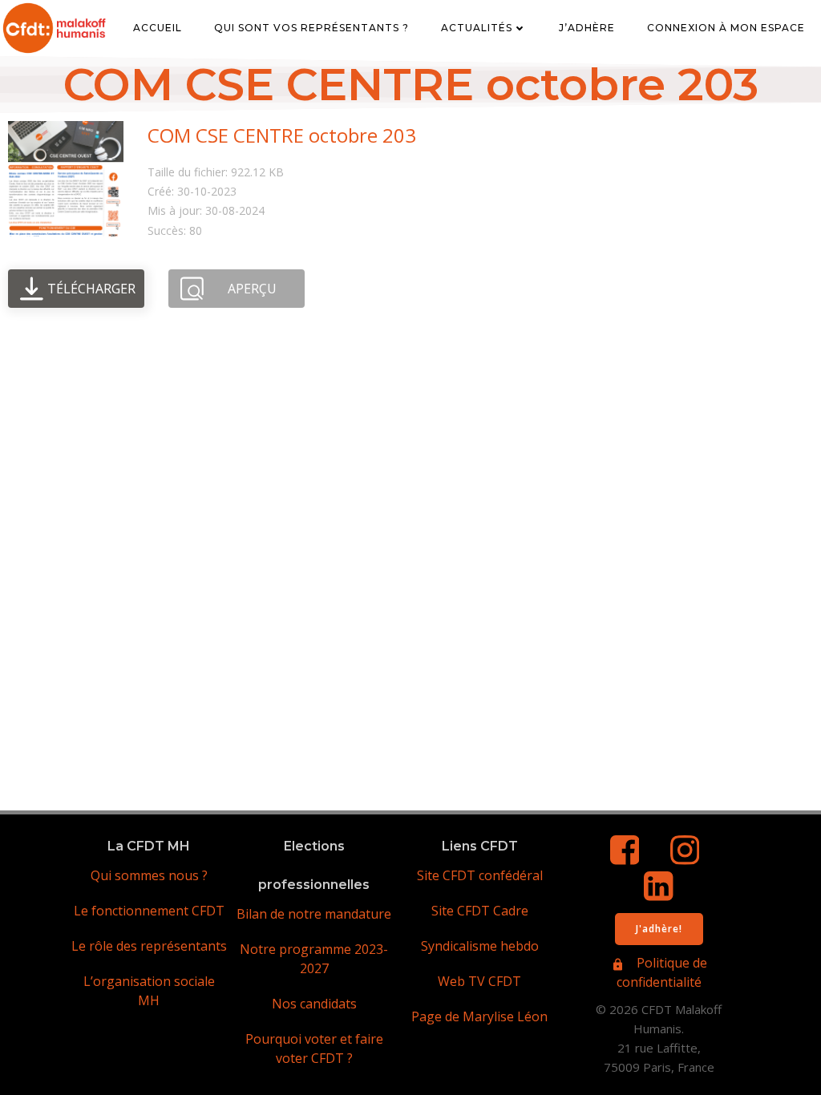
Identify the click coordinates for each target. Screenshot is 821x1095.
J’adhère (587, 28)
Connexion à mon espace (726, 28)
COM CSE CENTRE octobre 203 (282, 135)
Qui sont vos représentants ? (311, 28)
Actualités (476, 28)
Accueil (157, 28)
